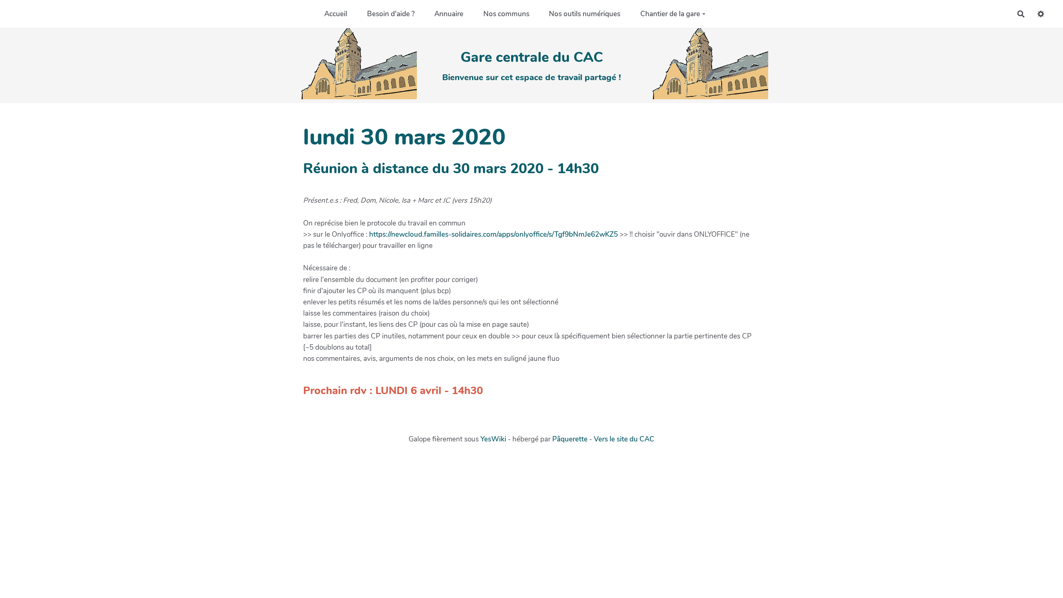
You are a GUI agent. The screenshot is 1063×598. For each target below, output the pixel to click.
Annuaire (448, 14)
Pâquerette (570, 439)
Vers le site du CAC (624, 439)
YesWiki (493, 439)
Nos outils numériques (584, 14)
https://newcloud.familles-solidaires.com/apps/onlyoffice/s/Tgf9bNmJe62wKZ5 (493, 234)
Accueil (335, 14)
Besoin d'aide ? (391, 14)
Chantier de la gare (670, 14)
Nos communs (506, 14)
